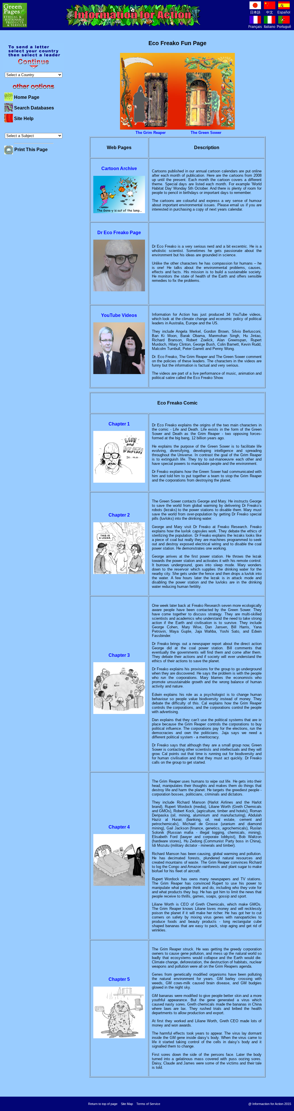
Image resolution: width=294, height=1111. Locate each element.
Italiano (269, 27)
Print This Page (31, 149)
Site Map (127, 1104)
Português (285, 27)
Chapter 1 (119, 423)
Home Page (26, 97)
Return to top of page (102, 1104)
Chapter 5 (119, 979)
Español (283, 12)
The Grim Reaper (151, 132)
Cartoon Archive (119, 168)
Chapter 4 (119, 827)
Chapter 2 (119, 515)
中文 (269, 12)
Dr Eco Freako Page (119, 232)
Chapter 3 (119, 655)
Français (255, 27)
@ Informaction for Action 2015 (269, 1104)
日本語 (255, 12)
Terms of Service (148, 1104)
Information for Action (133, 15)
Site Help (24, 118)
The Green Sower (206, 132)
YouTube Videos (119, 315)
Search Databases (34, 107)
